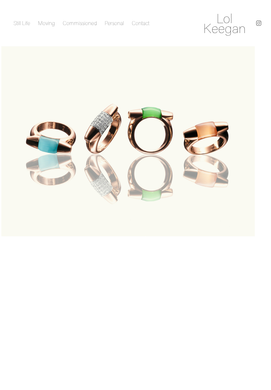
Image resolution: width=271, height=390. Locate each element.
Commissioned (80, 23)
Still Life (22, 23)
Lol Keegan (224, 23)
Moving (46, 23)
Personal (114, 23)
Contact (140, 23)
